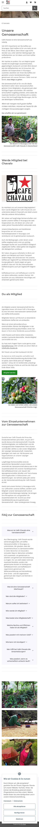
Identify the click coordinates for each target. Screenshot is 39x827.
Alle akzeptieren (19, 806)
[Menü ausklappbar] (3, 1)
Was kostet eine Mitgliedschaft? (18, 618)
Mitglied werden (9, 373)
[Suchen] (34, 8)
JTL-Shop (23, 824)
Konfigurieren (19, 813)
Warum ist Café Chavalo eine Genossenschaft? (18, 531)
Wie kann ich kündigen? (15, 642)
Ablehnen (19, 819)
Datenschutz (18, 801)
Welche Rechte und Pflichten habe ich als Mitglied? (18, 626)
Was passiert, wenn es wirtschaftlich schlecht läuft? (18, 660)
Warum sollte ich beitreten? (17, 604)
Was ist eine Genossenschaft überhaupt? (18, 588)
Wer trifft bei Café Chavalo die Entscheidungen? (19, 650)
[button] (27, 2)
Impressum (7, 801)
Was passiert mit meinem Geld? (18, 635)
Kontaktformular (8, 346)
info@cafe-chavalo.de (9, 348)
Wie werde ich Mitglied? (15, 611)
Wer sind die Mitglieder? (15, 596)
